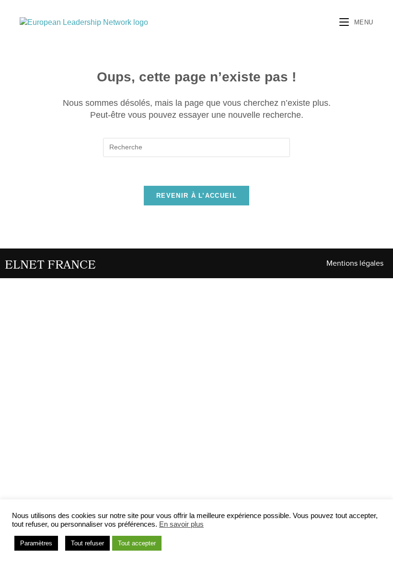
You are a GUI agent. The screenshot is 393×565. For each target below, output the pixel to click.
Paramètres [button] (36, 543)
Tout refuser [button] (87, 543)
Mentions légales (354, 263)
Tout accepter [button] (137, 543)
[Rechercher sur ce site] (196, 147)
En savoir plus (181, 524)
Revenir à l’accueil (196, 195)
